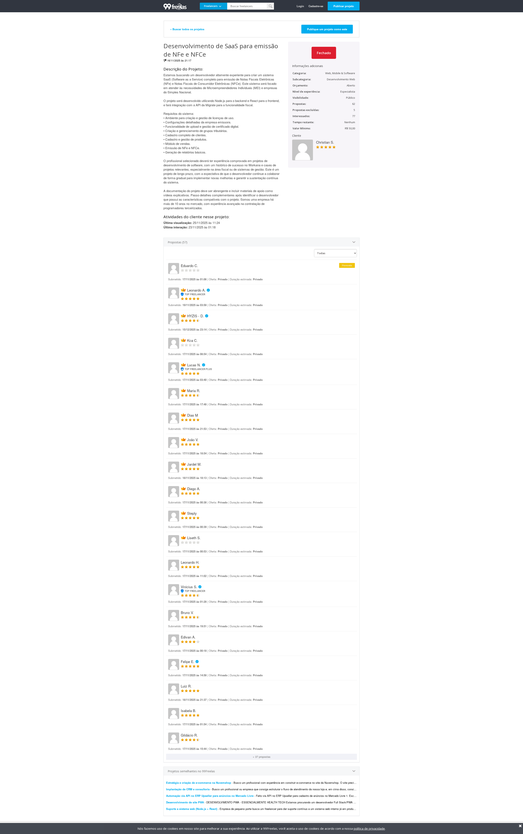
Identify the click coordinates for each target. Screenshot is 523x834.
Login (300, 6)
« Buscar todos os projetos (187, 29)
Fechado (324, 52)
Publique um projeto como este (327, 29)
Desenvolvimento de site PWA (185, 802)
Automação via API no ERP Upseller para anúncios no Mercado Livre (210, 796)
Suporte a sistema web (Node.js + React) (192, 809)
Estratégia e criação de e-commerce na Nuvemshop (198, 783)
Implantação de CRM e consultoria (188, 789)
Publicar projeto (343, 6)
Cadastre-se (315, 6)
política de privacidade (369, 828)
